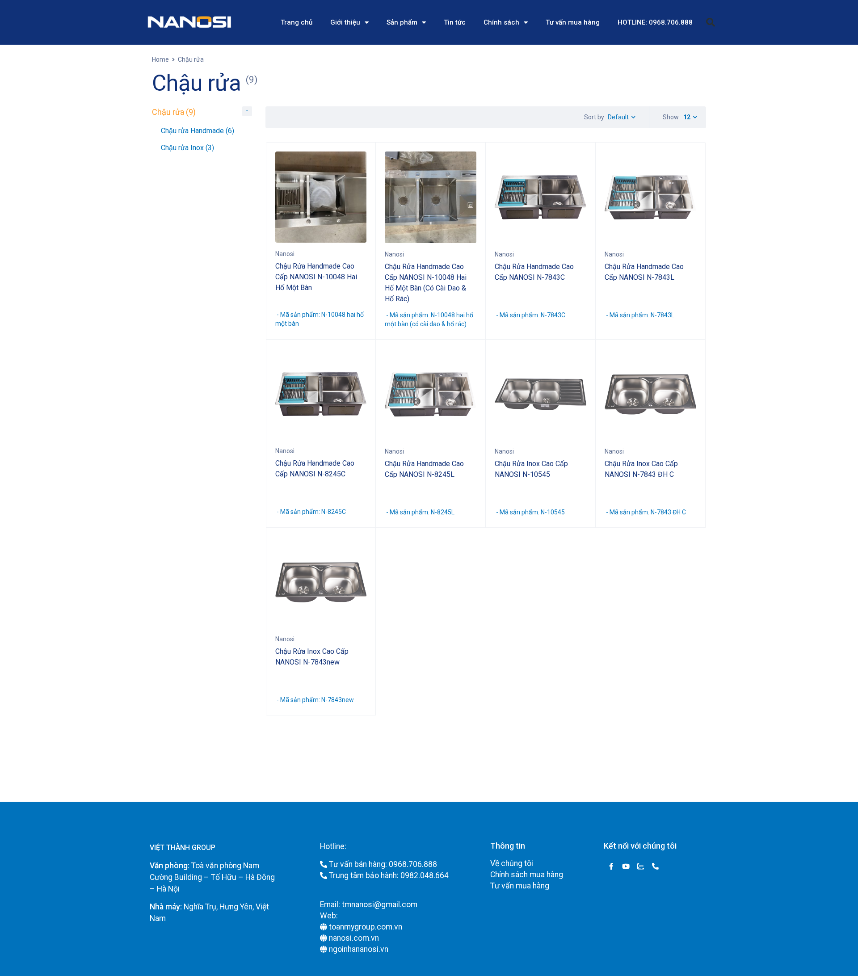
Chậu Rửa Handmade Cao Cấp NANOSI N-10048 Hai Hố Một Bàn (316, 277)
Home (160, 59)
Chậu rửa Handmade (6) (197, 130)
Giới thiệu (345, 22)
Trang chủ (296, 22)
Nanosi (284, 253)
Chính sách (501, 22)
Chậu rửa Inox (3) (187, 147)
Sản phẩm (402, 22)
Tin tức (455, 22)
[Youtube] (625, 866)
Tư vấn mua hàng (573, 22)
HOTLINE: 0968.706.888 (655, 22)
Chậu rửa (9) (174, 112)
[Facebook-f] (611, 866)
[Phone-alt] (655, 866)
